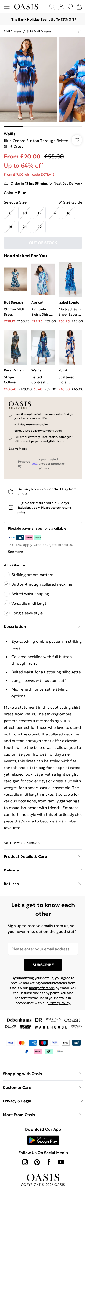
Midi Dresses (13, 31)
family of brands (42, 988)
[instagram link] (25, 1162)
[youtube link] (61, 1162)
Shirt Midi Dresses (39, 31)
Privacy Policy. (59, 1003)
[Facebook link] (49, 1162)
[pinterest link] (37, 1162)
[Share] (79, 31)
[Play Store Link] (43, 1140)
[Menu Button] (7, 7)
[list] (43, 82)
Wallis (9, 133)
